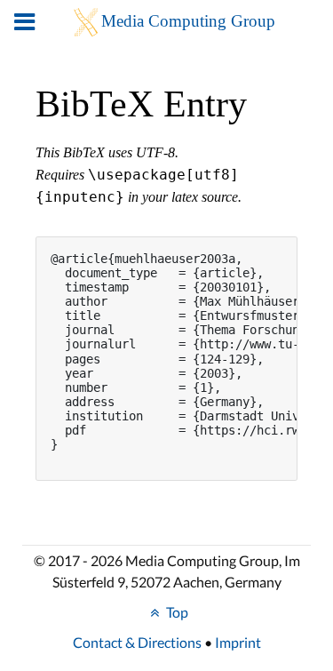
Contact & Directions (137, 642)
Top (175, 611)
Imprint (238, 642)
